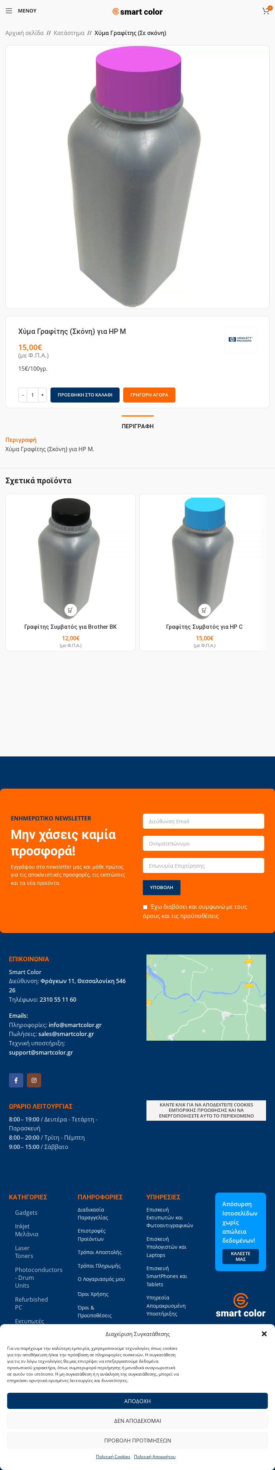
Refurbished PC (31, 1303)
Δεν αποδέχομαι (137, 1420)
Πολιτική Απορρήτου (154, 1457)
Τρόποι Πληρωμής (99, 1265)
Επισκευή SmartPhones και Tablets (166, 1276)
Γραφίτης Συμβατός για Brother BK (70, 626)
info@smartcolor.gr (75, 1025)
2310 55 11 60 (58, 999)
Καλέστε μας (240, 1256)
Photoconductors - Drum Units (33, 1278)
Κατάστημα (69, 33)
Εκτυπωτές (29, 1321)
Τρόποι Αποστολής (100, 1252)
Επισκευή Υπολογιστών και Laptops (166, 1246)
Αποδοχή (137, 1401)
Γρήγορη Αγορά (149, 394)
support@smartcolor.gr (41, 1052)
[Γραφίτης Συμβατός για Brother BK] (70, 559)
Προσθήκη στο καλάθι (85, 394)
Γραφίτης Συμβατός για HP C (204, 626)
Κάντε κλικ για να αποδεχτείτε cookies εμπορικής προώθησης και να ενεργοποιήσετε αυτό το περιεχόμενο (206, 1110)
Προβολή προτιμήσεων (137, 1440)
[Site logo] (137, 10)
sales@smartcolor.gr (66, 1034)
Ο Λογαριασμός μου (101, 1279)
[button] (264, 1333)
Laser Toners (24, 1252)
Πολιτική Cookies (113, 1457)
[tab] (138, 425)
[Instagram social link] (34, 1080)
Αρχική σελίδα (24, 33)
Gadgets (26, 1213)
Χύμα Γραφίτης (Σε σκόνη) (130, 33)
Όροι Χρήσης (93, 1294)
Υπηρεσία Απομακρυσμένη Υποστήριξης (166, 1305)
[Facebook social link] (16, 1080)
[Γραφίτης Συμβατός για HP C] (204, 559)
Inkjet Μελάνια (26, 1230)
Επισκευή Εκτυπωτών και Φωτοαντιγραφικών (169, 1217)
